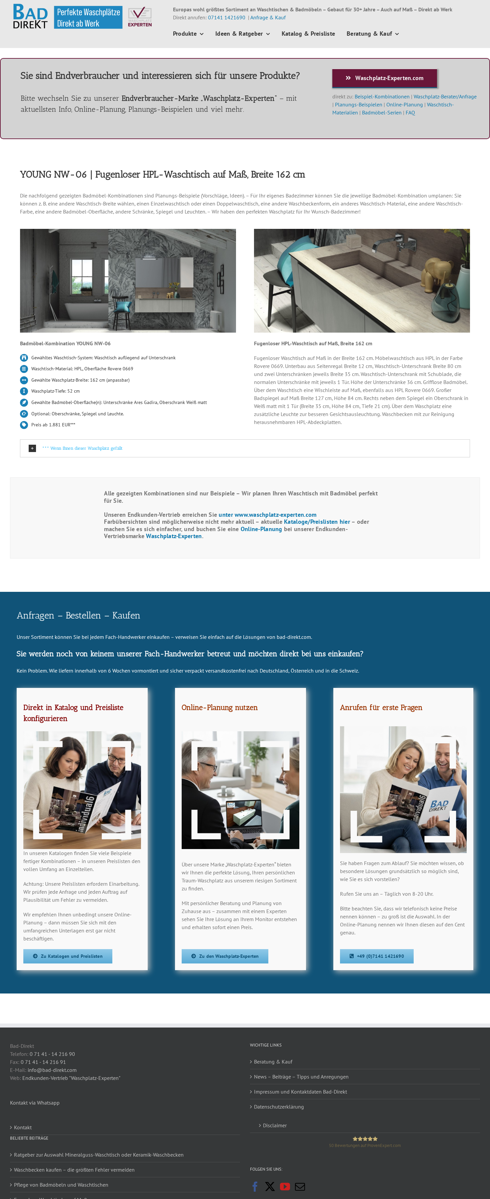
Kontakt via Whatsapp (35, 1102)
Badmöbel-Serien (382, 112)
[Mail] (300, 1187)
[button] (245, 448)
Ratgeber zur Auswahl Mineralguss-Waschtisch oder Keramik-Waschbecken (99, 1154)
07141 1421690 (226, 17)
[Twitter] (270, 1187)
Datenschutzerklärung (279, 1106)
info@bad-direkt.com (52, 1070)
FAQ (410, 112)
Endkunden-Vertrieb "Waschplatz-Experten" (71, 1078)
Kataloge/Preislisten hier (317, 521)
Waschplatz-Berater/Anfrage (445, 96)
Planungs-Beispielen (358, 104)
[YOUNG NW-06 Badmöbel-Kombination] (128, 231)
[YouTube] (285, 1187)
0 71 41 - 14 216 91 (43, 1062)
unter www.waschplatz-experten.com (268, 514)
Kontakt (23, 1127)
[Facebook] (255, 1187)
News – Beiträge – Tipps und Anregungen (301, 1076)
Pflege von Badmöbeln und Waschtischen (61, 1184)
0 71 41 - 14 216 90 (52, 1054)
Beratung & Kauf (273, 1061)
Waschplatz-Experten (174, 536)
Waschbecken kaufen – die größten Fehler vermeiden (74, 1169)
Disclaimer (275, 1125)
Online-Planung (404, 104)
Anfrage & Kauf (268, 17)
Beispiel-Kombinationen (382, 96)
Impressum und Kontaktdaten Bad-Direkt (300, 1091)
